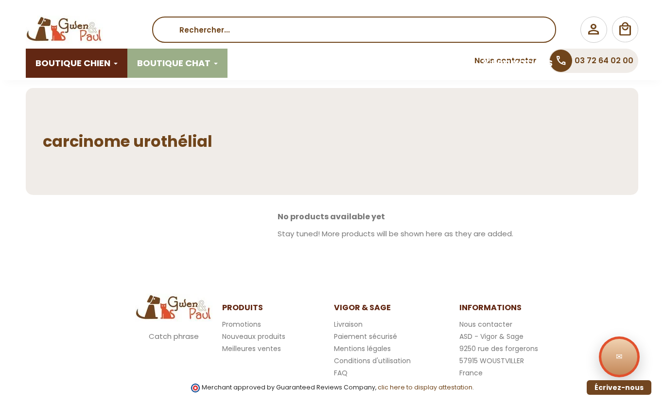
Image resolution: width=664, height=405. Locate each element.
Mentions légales (362, 348)
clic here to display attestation (425, 387)
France (471, 373)
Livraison (348, 324)
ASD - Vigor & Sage (491, 336)
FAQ (341, 373)
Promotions (241, 324)
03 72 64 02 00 (594, 61)
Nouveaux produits (253, 336)
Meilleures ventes (251, 348)
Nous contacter (485, 324)
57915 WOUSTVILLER (491, 361)
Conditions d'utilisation (372, 361)
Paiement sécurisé (365, 336)
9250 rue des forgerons (498, 348)
